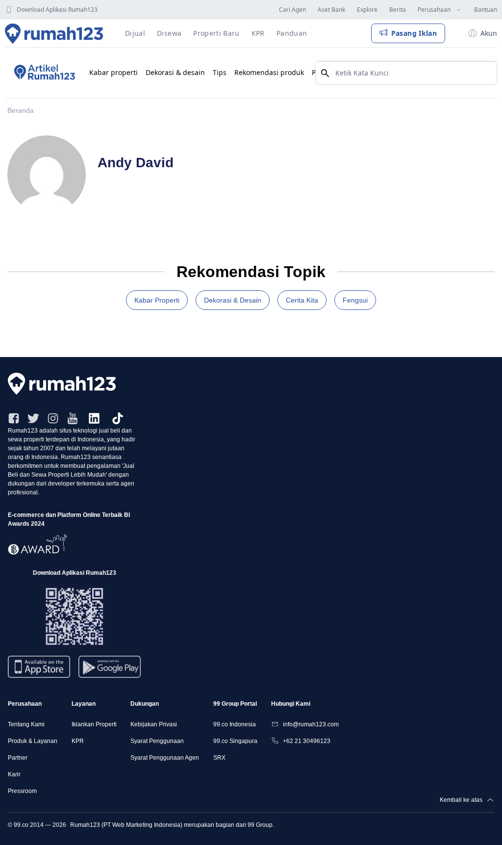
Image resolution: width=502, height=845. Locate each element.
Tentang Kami (26, 724)
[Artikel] (43, 73)
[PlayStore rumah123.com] (109, 671)
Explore (367, 9)
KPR (78, 741)
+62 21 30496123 (306, 741)
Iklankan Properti (94, 724)
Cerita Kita (302, 300)
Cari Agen (292, 9)
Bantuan (485, 9)
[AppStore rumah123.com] (39, 667)
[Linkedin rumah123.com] (94, 418)
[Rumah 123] (54, 33)
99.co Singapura (235, 741)
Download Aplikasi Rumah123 (57, 9)
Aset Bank (331, 9)
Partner (17, 757)
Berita (397, 9)
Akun (488, 33)
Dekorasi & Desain (232, 300)
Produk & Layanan (32, 741)
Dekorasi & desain (175, 72)
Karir (14, 774)
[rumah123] (251, 384)
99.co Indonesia (234, 724)
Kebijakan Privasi (153, 724)
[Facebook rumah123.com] (14, 418)
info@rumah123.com (311, 724)
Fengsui (355, 300)
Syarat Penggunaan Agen (164, 757)
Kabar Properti (156, 300)
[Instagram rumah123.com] (53, 418)
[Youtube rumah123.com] (72, 418)
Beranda (20, 110)
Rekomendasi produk (269, 72)
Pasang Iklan (414, 33)
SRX (219, 757)
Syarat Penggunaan (157, 741)
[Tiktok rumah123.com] (118, 418)
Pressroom (22, 791)
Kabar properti (113, 72)
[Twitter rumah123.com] (33, 418)
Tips (219, 72)
